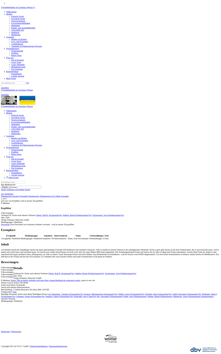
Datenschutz (16, 332)
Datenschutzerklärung (39, 346)
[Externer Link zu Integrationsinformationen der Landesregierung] (27, 104)
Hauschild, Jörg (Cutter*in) (85, 296)
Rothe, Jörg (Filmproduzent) (135, 296)
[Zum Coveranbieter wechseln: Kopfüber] (10, 201)
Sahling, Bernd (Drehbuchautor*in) (77, 215)
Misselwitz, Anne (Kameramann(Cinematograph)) (193, 296)
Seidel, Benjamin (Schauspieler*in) (187, 294)
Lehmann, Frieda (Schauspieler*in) (30, 296)
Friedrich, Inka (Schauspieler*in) (158, 294)
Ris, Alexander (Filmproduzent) (110, 296)
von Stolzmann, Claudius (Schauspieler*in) (65, 294)
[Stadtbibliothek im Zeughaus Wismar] (17, 7)
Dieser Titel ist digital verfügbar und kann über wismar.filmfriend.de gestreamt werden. (46, 280)
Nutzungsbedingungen (58, 346)
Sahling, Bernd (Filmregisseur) (159, 296)
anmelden (5, 88)
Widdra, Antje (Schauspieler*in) (131, 294)
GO (27, 83)
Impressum (5, 332)
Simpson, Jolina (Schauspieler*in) (59, 296)
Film (14, 292)
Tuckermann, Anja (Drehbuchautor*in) (108, 215)
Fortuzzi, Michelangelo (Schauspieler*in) (100, 294)
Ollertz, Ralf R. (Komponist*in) (49, 215)
